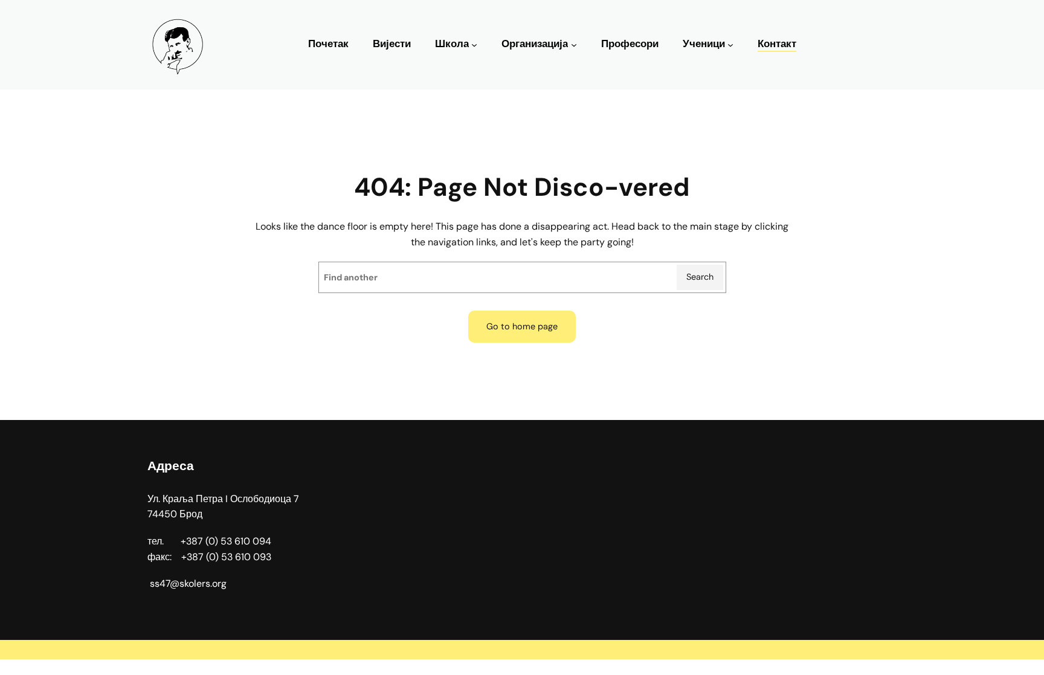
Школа (452, 43)
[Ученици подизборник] (730, 45)
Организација (534, 43)
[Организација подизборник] (574, 45)
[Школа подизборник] (474, 45)
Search (700, 276)
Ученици (704, 43)
